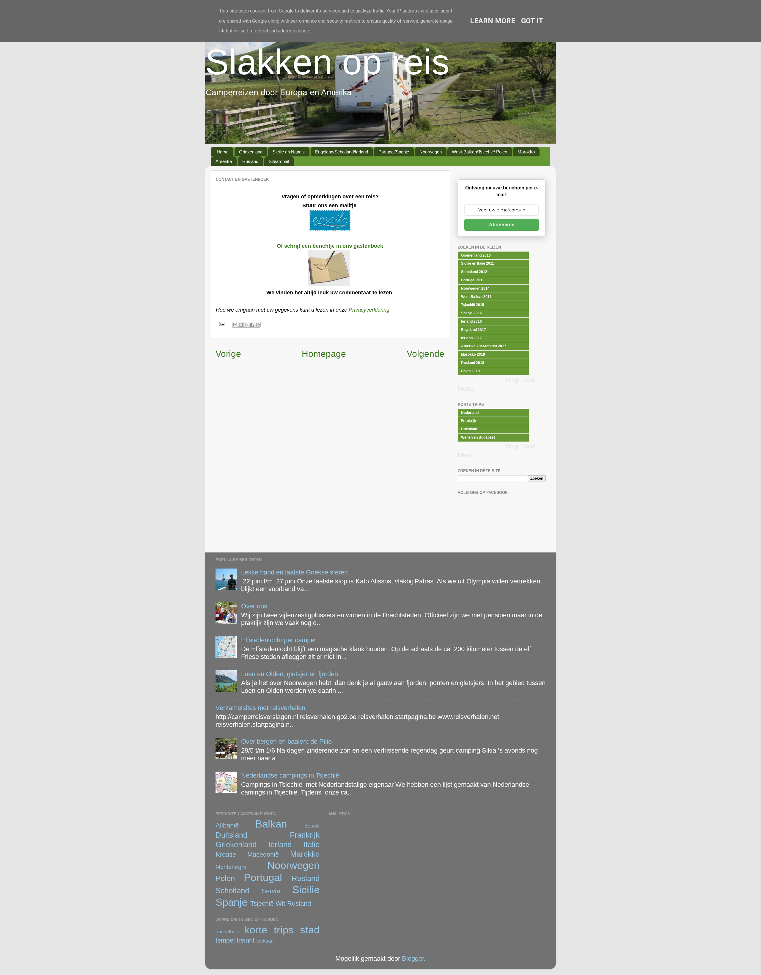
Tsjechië (262, 903)
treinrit (245, 940)
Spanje (231, 902)
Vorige (228, 354)
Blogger (413, 958)
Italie (312, 844)
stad (310, 929)
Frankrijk (305, 835)
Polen (225, 878)
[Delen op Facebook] (252, 325)
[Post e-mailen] (221, 323)
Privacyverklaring (369, 310)
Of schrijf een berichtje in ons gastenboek (330, 246)
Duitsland (231, 835)
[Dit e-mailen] (235, 325)
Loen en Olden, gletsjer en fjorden (289, 674)
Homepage (324, 354)
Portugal (263, 877)
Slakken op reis (327, 62)
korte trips (268, 929)
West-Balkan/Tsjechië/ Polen (479, 151)
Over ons (254, 606)
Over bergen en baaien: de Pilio (286, 741)
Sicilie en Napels (289, 151)
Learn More (492, 21)
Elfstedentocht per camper (278, 640)
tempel (225, 940)
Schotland (232, 890)
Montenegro (231, 866)
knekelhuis (227, 932)
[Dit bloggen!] (241, 325)
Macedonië (263, 854)
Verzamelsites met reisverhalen (260, 708)
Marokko (526, 151)
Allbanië (227, 825)
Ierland (280, 844)
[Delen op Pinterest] (258, 325)
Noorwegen (430, 151)
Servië (271, 891)
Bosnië (312, 826)
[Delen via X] (246, 325)
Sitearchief (279, 161)
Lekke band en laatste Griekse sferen (294, 572)
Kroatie (226, 854)
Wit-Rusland (293, 903)
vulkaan (264, 941)
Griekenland (250, 151)
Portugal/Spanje (393, 151)
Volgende (425, 354)
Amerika (224, 161)
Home (223, 151)
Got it (532, 21)
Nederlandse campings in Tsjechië (290, 775)
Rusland (250, 161)
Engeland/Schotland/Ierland (341, 151)
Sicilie (306, 889)
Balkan (271, 824)
